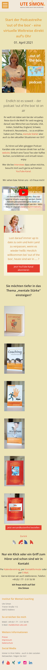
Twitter (21, 542)
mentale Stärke (30, 134)
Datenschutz (7, 643)
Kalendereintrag (12, 569)
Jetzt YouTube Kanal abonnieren (23, 268)
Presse (5, 637)
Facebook (15, 542)
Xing (32, 542)
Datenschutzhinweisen (31, 207)
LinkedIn (26, 542)
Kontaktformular (33, 569)
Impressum (7, 640)
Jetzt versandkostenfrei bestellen (23, 527)
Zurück (23, 536)
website (6, 152)
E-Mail (25, 572)
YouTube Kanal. (23, 171)
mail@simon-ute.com (17, 625)
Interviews (19, 164)
